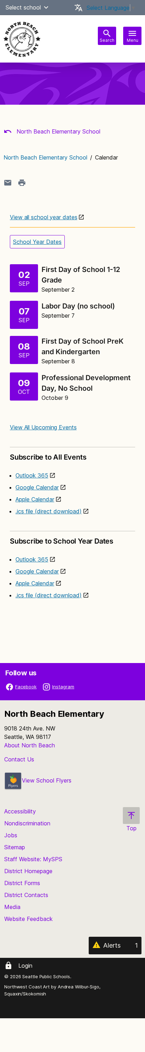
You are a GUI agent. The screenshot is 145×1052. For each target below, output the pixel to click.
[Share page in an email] (8, 182)
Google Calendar (37, 487)
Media (12, 906)
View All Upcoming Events (43, 427)
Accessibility (20, 811)
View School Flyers (46, 780)
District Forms (22, 883)
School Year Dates (37, 241)
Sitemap (14, 847)
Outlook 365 (31, 475)
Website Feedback (28, 918)
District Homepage (28, 871)
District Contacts (26, 894)
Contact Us (19, 759)
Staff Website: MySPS (33, 859)
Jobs (10, 835)
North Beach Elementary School (57, 131)
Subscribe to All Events (48, 457)
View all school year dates (43, 217)
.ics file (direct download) (48, 511)
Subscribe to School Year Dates (61, 541)
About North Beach (29, 745)
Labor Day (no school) (79, 306)
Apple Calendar (34, 499)
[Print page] (22, 182)
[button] (46, 7)
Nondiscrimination (27, 823)
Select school (23, 7)
